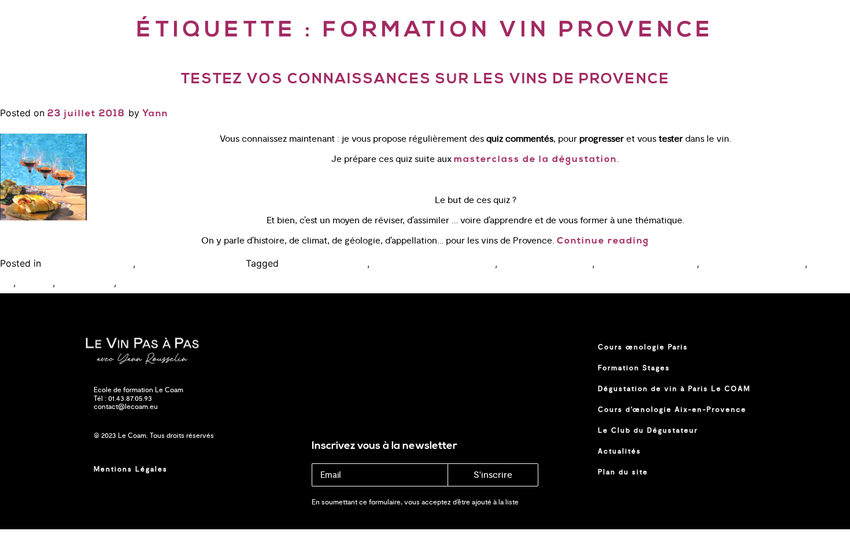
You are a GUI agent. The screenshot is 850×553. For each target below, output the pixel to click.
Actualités (619, 451)
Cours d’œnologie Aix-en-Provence (672, 409)
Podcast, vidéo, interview (192, 264)
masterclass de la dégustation (535, 159)
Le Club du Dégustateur (648, 430)
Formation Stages (634, 368)
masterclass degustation (753, 264)
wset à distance (152, 283)
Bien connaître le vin (88, 264)
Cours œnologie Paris (643, 347)
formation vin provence (647, 264)
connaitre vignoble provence (433, 264)
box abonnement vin (324, 264)
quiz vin (36, 283)
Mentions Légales (131, 469)
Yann (155, 114)
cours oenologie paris (546, 264)
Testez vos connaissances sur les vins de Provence (425, 79)
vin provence (86, 283)
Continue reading (603, 241)
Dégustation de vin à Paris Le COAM (674, 388)
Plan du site (623, 472)
